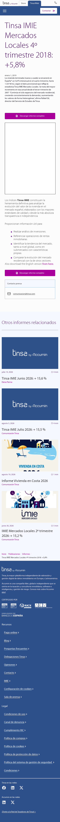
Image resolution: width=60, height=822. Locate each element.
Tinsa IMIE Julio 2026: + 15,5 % (23, 429)
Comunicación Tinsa (10, 433)
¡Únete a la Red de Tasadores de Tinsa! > (19, 811)
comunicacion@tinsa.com (24, 294)
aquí (4, 592)
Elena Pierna (7, 382)
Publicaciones (14, 554)
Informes (26, 554)
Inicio (4, 554)
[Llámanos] (55, 3)
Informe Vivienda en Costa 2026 (25, 481)
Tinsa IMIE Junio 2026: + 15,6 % (24, 378)
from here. (48, 263)
